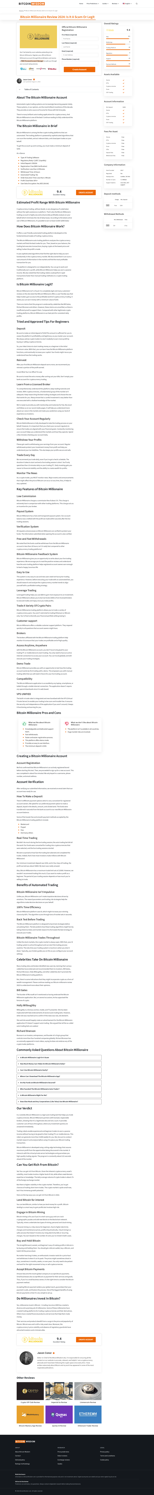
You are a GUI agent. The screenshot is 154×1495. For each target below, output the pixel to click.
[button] (137, 4)
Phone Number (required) (70, 59)
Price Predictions (92, 4)
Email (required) (67, 51)
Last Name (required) (69, 43)
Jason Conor (44, 1352)
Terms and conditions (107, 1456)
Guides (104, 4)
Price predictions (63, 1452)
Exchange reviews (64, 1460)
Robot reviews (62, 1456)
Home (81, 4)
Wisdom (25, 1441)
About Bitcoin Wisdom (22, 1452)
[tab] (59, 1057)
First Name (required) (69, 35)
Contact (18, 1456)
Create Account (79, 69)
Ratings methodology (22, 1464)
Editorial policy (20, 1460)
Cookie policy (104, 1460)
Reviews (114, 4)
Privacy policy (104, 1452)
